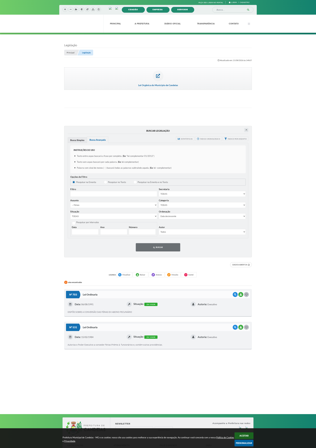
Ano (102, 227)
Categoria (164, 200)
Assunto (74, 200)
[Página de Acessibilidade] (98, 9)
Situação (74, 211)
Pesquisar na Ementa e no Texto (153, 182)
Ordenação (164, 211)
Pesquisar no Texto (117, 182)
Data (74, 227)
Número (133, 227)
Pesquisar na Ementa (86, 182)
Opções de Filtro (78, 176)
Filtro (73, 189)
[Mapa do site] (93, 9)
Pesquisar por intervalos (87, 222)
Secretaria (164, 189)
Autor (162, 227)
